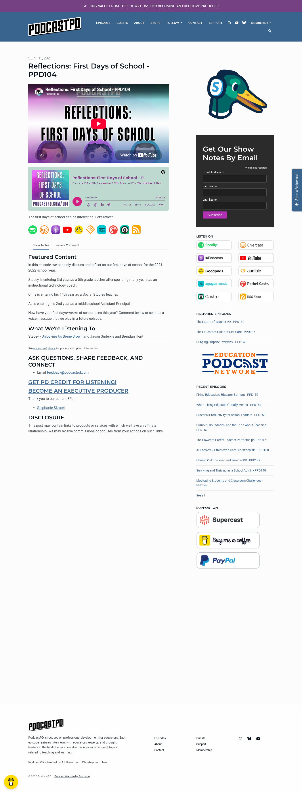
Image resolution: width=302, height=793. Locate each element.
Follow (173, 23)
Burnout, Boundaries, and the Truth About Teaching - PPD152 (232, 427)
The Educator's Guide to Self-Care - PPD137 (225, 332)
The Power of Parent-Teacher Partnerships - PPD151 (232, 440)
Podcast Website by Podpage (72, 776)
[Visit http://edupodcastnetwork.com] (235, 363)
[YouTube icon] (258, 739)
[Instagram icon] (240, 739)
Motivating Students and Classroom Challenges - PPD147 (229, 483)
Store (155, 23)
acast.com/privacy (44, 348)
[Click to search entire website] (270, 31)
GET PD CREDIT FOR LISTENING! (72, 382)
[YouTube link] (237, 23)
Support (216, 23)
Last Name (210, 199)
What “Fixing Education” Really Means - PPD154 (228, 405)
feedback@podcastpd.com (68, 372)
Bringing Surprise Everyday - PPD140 (221, 342)
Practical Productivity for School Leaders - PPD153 (231, 415)
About (139, 23)
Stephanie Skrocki (51, 408)
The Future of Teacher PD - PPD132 (220, 321)
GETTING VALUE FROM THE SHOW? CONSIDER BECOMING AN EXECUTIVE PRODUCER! (151, 6)
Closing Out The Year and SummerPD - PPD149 (228, 460)
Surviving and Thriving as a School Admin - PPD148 (231, 470)
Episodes (103, 23)
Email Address (213, 172)
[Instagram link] (229, 23)
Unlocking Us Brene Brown (62, 336)
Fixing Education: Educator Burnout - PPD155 (227, 394)
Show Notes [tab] (41, 245)
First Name (210, 186)
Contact (195, 23)
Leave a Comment (67, 245)
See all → (202, 495)
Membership (261, 23)
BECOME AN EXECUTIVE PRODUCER (78, 391)
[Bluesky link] (244, 23)
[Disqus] (98, 507)
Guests (122, 23)
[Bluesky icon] (249, 739)
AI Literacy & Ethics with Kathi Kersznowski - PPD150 (232, 450)
